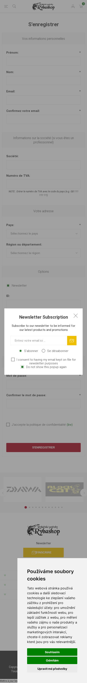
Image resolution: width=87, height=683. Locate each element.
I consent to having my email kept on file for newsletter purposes (46, 361)
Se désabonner (57, 351)
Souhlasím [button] (52, 652)
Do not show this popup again (46, 367)
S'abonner (31, 351)
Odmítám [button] (52, 660)
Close (76, 315)
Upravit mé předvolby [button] (52, 668)
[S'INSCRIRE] (72, 340)
